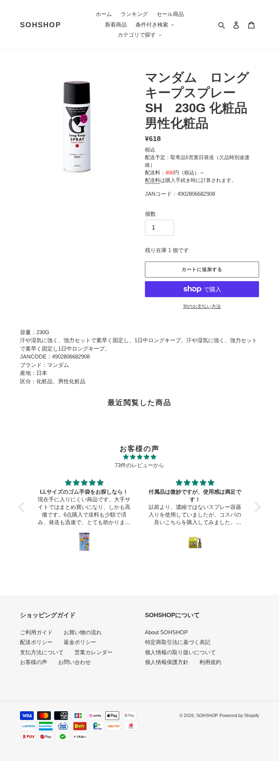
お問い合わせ (74, 662)
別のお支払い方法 (202, 306)
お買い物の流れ (83, 632)
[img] (139, 457)
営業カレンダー (93, 652)
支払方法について (42, 652)
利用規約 (210, 662)
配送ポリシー (36, 642)
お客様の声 (33, 662)
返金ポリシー (80, 642)
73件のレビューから (139, 465)
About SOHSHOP (166, 632)
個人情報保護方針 (167, 662)
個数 (150, 214)
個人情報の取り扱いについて (180, 652)
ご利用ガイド (36, 632)
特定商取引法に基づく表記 (177, 642)
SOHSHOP (40, 25)
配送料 (152, 180)
